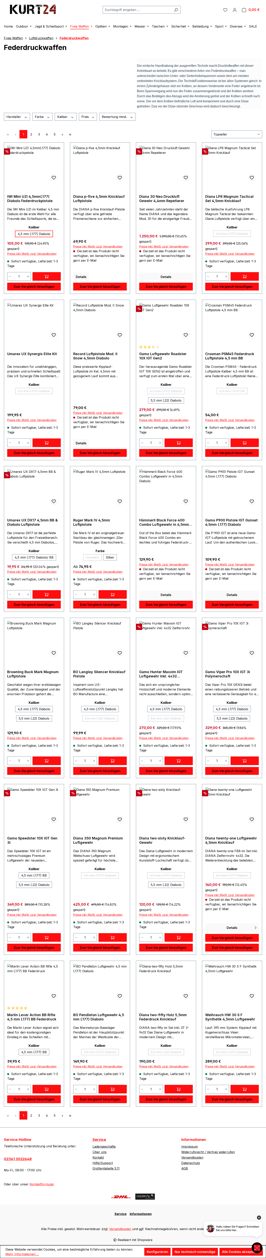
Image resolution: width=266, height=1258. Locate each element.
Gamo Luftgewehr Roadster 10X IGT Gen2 (163, 356)
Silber (110, 557)
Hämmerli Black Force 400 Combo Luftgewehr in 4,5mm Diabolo (164, 522)
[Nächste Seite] (62, 134)
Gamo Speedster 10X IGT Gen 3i (32, 840)
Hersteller (14, 117)
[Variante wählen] (179, 442)
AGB (184, 1168)
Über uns (99, 1152)
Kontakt (98, 1157)
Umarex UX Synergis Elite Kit (32, 354)
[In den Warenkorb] (47, 276)
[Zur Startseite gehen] (33, 9)
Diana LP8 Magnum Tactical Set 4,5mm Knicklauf (229, 198)
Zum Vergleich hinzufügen (34, 287)
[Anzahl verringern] (10, 276)
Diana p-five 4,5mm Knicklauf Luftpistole (99, 198)
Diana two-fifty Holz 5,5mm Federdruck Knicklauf (163, 1017)
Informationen (141, 1214)
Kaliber (63, 117)
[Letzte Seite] (70, 134)
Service (99, 1140)
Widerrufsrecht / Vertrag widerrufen (208, 1152)
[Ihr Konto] (234, 10)
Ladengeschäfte (104, 1146)
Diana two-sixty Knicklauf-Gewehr (162, 840)
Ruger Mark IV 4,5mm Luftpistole (91, 522)
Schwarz (94, 557)
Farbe (40, 117)
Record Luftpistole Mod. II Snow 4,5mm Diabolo (95, 356)
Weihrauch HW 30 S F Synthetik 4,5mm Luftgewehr (230, 1017)
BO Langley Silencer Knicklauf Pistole (99, 674)
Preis (85, 117)
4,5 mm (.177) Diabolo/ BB (34, 557)
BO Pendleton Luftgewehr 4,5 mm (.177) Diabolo (98, 1017)
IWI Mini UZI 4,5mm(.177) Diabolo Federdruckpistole (30, 198)
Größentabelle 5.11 (106, 1168)
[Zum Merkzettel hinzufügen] (54, 178)
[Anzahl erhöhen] (28, 276)
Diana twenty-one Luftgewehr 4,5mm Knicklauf (231, 840)
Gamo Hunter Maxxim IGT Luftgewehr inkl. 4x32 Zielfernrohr (161, 674)
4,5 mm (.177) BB (233, 391)
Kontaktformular (42, 1184)
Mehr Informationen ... (22, 1254)
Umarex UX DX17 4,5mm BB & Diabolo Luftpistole (32, 522)
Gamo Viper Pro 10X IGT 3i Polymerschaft (227, 674)
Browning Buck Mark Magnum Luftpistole (33, 674)
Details (81, 277)
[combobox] (137, 10)
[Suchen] (176, 10)
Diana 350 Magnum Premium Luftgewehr (98, 840)
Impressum (189, 1146)
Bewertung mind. (115, 117)
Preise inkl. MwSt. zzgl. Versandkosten (31, 253)
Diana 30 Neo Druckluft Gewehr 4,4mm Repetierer (161, 198)
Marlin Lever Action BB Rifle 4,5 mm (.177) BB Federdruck (31, 1017)
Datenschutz (190, 1163)
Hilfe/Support (102, 1163)
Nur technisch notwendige (195, 1252)
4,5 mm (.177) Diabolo (34, 234)
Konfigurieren (157, 1252)
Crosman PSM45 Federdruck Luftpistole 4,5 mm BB (229, 356)
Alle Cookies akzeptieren (241, 1252)
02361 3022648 (18, 1159)
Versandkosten (192, 1157)
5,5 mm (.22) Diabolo (166, 400)
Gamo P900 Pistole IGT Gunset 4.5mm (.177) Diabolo (231, 522)
